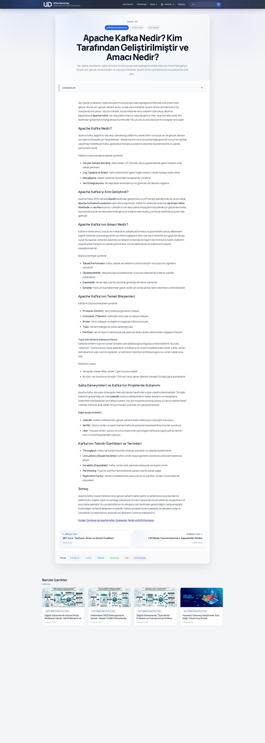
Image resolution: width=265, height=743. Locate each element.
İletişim (181, 4)
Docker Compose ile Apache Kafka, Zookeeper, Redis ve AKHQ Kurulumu (116, 520)
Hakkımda (141, 4)
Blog (153, 4)
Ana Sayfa (128, 4)
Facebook (75, 558)
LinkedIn (100, 558)
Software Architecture (117, 27)
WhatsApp (114, 558)
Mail (126, 558)
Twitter (88, 558)
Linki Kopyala (139, 558)
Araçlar (169, 4)
